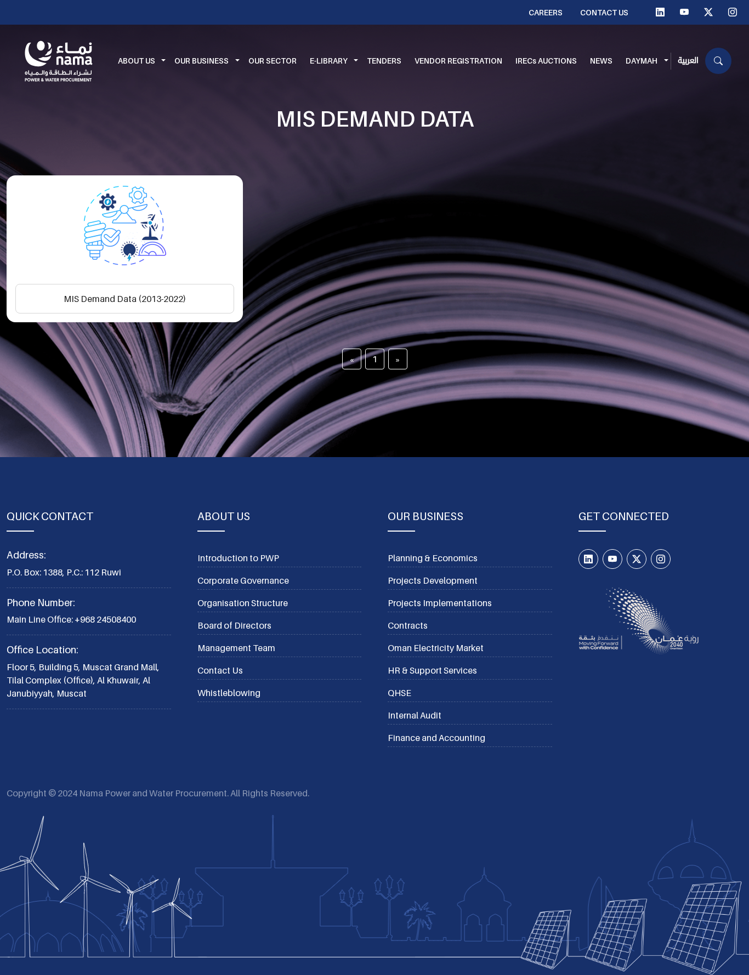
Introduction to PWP (238, 557)
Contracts (408, 625)
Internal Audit (414, 715)
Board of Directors (234, 625)
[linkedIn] (660, 12)
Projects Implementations (440, 602)
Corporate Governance (243, 580)
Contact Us (604, 12)
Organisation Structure (242, 602)
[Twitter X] (708, 12)
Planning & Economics (433, 557)
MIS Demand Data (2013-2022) (125, 298)
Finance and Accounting (436, 737)
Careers (546, 12)
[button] (139, 61)
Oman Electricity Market (436, 647)
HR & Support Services (432, 670)
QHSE (399, 692)
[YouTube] (684, 12)
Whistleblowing (228, 692)
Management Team (236, 647)
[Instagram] (732, 12)
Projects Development (433, 580)
